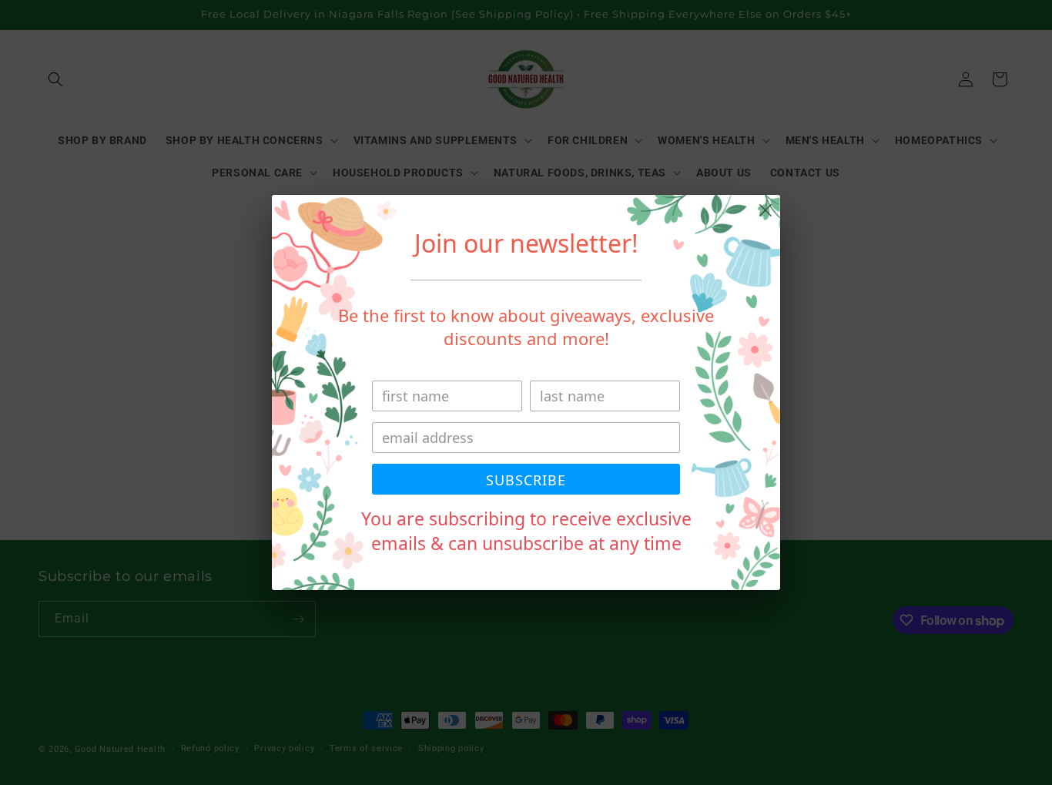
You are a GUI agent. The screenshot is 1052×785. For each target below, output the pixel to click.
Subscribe (526, 480)
